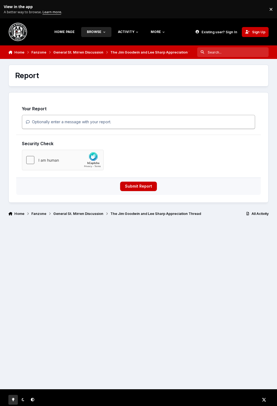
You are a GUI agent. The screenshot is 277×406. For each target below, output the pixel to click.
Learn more (10, 9)
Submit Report (138, 186)
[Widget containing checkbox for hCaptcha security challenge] (63, 160)
